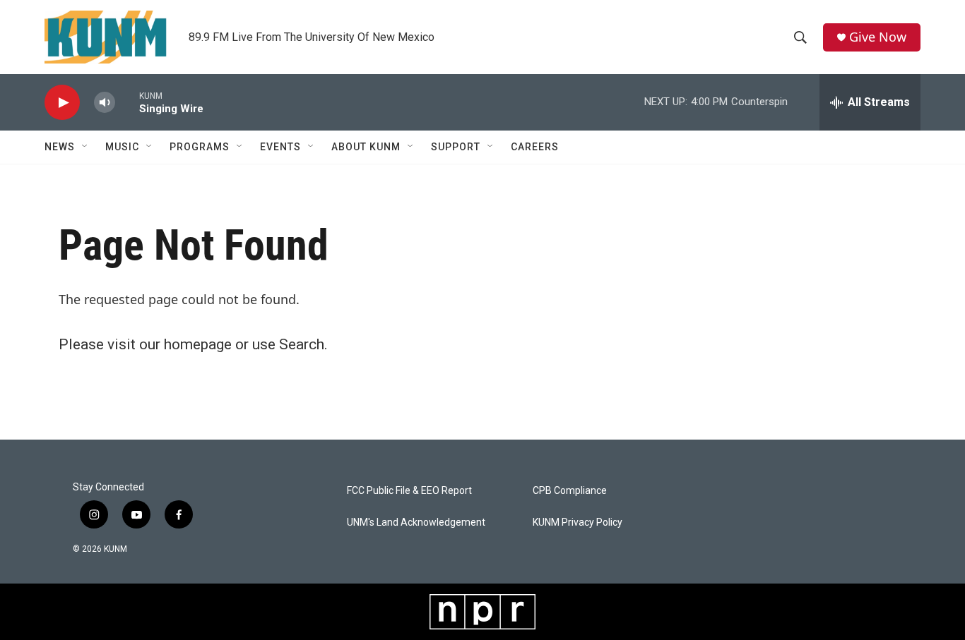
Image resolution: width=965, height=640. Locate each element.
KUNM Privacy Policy (577, 522)
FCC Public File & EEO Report (409, 490)
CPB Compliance (570, 490)
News (60, 146)
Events (280, 146)
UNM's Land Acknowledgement (416, 522)
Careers (535, 146)
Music (122, 146)
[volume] (105, 103)
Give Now (877, 37)
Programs (200, 146)
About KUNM (366, 146)
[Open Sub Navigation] (85, 146)
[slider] (127, 102)
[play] (62, 103)
